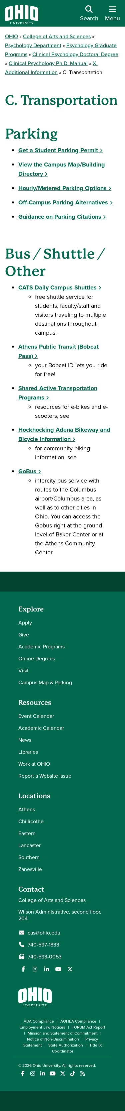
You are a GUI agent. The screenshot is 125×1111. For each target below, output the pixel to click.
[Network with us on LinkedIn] (47, 969)
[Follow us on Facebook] (23, 969)
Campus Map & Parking (45, 682)
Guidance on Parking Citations (59, 216)
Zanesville (30, 869)
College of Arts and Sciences (57, 36)
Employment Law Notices (42, 1027)
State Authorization (65, 1045)
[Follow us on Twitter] (70, 969)
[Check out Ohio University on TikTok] (72, 1073)
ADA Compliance (39, 1021)
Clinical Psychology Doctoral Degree (75, 54)
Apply (25, 622)
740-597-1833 (43, 944)
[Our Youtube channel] (58, 969)
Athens (26, 809)
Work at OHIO (34, 763)
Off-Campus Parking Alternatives (63, 202)
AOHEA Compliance (78, 1021)
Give (23, 634)
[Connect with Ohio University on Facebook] (22, 1073)
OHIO (11, 36)
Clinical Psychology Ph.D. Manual (48, 63)
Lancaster (29, 845)
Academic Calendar (41, 727)
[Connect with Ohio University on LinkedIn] (42, 1073)
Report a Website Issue (44, 775)
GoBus (27, 471)
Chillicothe (31, 821)
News (24, 739)
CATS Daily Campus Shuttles (57, 287)
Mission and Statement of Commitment (63, 1033)
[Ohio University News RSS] (82, 1073)
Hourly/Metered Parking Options (62, 188)
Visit (23, 670)
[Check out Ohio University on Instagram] (32, 1073)
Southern (29, 857)
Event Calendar (36, 716)
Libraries (28, 751)
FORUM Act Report (88, 1027)
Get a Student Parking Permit (58, 150)
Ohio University (46, 1065)
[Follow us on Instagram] (35, 969)
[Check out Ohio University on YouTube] (52, 1073)
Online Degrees (36, 658)
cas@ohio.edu (44, 932)
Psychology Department (33, 45)
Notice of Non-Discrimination (53, 1039)
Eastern (27, 833)
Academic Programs (41, 646)
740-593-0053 (45, 956)
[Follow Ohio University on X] (62, 1073)
